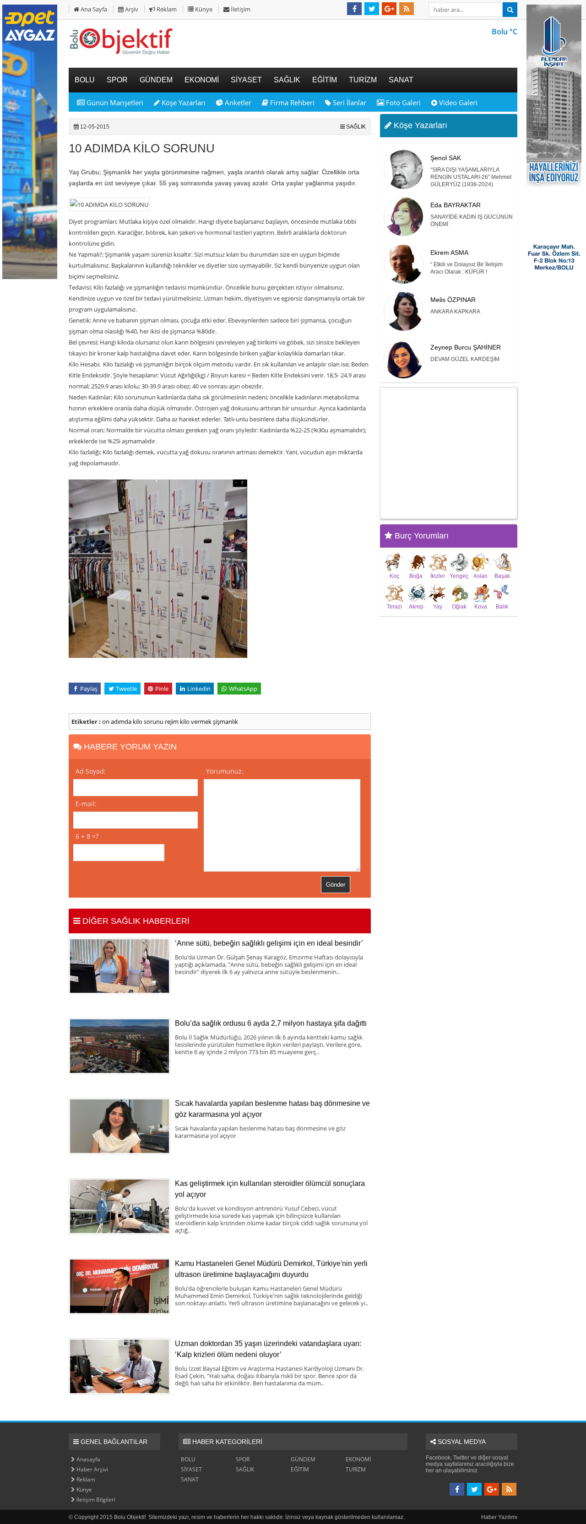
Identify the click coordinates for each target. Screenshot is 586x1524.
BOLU (188, 1459)
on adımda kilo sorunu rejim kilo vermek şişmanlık (170, 721)
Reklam (166, 9)
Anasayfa (87, 1459)
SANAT (190, 1479)
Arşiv (131, 9)
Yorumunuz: (225, 771)
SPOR (243, 1459)
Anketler (237, 102)
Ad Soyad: (91, 771)
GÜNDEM (303, 1459)
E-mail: (86, 803)
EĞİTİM (300, 1469)
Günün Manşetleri (114, 102)
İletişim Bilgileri (95, 1499)
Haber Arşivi (91, 1469)
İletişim (239, 9)
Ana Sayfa (93, 9)
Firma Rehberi (291, 102)
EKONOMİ (358, 1459)
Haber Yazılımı (499, 1517)
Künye (203, 9)
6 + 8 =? (87, 836)
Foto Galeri (402, 102)
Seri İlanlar (348, 102)
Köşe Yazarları (183, 102)
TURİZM (356, 1469)
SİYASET (191, 1469)
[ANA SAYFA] (121, 54)
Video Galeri (457, 102)
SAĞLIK (356, 127)
